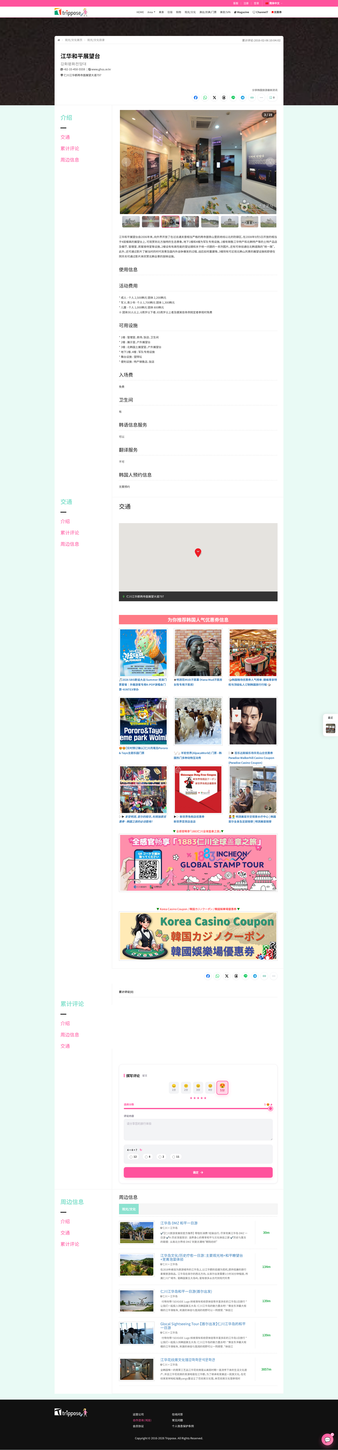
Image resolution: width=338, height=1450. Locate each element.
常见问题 (177, 1420)
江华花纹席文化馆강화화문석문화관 (187, 1359)
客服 (235, 3)
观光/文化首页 (73, 40)
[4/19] (190, 222)
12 (135, 1156)
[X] (214, 97)
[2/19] (151, 222)
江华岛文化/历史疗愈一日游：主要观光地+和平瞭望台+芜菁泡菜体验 (201, 1257)
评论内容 (129, 1116)
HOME (140, 12)
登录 (256, 3)
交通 (65, 137)
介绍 (65, 521)
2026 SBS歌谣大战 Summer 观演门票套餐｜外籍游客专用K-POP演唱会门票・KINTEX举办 (143, 684)
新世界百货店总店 (185, 821)
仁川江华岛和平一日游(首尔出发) (186, 1291)
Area (150, 12)
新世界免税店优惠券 (192, 816)
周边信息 (69, 159)
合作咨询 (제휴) (142, 1420)
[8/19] (269, 222)
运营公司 (138, 1414)
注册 (246, 3)
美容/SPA (225, 12)
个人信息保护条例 (183, 1426)
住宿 (170, 12)
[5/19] (210, 222)
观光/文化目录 (96, 40)
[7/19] (249, 222)
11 (177, 1156)
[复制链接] (252, 97)
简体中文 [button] (274, 3)
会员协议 (138, 1426)
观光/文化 (190, 12)
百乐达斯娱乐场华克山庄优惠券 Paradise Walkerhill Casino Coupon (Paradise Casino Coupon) (251, 758)
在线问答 (177, 1414)
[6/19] (230, 222)
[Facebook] (196, 97)
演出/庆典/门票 (208, 12)
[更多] (261, 97)
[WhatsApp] (205, 97)
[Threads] (224, 97)
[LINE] (233, 97)
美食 (161, 12)
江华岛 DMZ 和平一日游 (179, 1222)
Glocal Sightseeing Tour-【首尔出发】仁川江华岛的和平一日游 (203, 1325)
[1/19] (131, 222)
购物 (178, 12)
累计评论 (69, 148)
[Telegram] (242, 97)
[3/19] (170, 222)
